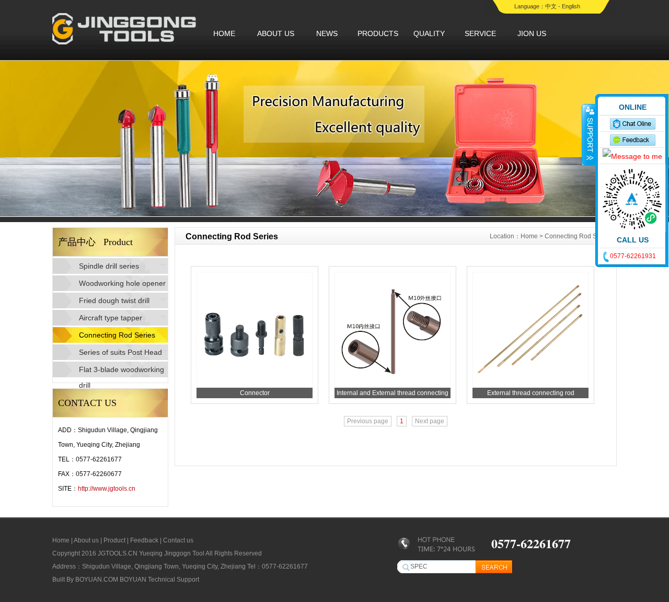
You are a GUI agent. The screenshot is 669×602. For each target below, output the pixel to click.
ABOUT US (275, 33)
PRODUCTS (377, 33)
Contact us (178, 540)
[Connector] (255, 385)
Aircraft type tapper (110, 318)
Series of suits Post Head (120, 352)
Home (529, 236)
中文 (551, 6)
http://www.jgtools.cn (106, 488)
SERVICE (480, 33)
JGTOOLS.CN (117, 553)
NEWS (327, 33)
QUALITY (429, 33)
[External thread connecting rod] (530, 385)
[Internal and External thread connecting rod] (392, 385)
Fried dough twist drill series (114, 302)
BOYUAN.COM (96, 579)
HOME (224, 33)
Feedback (144, 540)
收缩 (589, 134)
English (571, 6)
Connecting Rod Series (117, 335)
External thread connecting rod (530, 393)
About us (86, 540)
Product (114, 540)
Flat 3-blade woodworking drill (121, 371)
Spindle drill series (109, 266)
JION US (531, 33)
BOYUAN (133, 579)
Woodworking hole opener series (122, 285)
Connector (255, 393)
